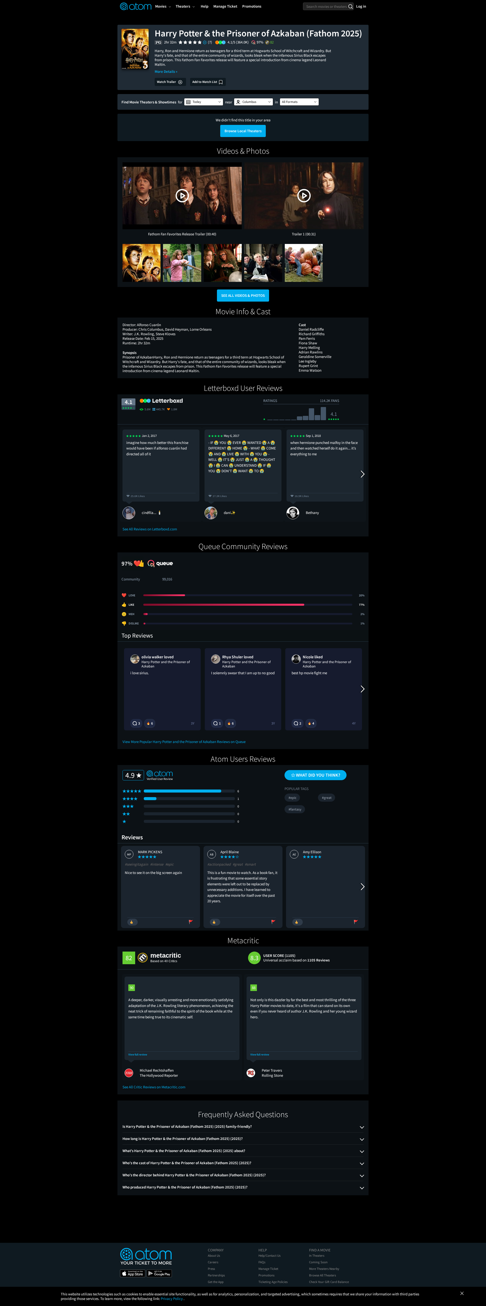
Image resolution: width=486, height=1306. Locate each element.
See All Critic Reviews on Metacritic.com (154, 1087)
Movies (160, 6)
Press (211, 1269)
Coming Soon (318, 1262)
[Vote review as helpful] (132, 922)
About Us (214, 1255)
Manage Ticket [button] (225, 6)
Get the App (216, 1282)
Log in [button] (361, 6)
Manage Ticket (268, 1269)
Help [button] (204, 6)
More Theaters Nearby (324, 1269)
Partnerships (216, 1275)
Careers (213, 1262)
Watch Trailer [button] (167, 82)
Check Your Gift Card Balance (329, 1282)
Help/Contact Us (269, 1255)
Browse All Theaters (322, 1275)
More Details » (166, 71)
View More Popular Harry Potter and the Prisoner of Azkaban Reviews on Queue (184, 741)
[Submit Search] (350, 6)
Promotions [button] (251, 6)
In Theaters (316, 1255)
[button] (203, 102)
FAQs (261, 1262)
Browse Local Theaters (243, 130)
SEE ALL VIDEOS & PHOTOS (243, 295)
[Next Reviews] (362, 474)
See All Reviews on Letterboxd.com (150, 529)
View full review (137, 1054)
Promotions (266, 1275)
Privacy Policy (172, 1298)
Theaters (183, 6)
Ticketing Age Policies (273, 1282)
